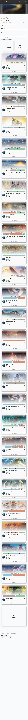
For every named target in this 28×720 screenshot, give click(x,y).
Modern (7, 67)
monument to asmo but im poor (14, 513)
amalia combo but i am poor (13, 193)
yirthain (7, 68)
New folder (20, 47)
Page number (4, 635)
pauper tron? (9, 427)
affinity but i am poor (11, 491)
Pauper (7, 110)
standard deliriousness (12, 214)
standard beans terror (12, 555)
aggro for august (10, 364)
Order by (3, 32)
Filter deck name (5, 20)
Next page (13, 633)
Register (21, 1)
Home (4, 18)
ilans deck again (10, 278)
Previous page (5, 633)
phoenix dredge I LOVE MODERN (14, 236)
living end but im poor (11, 470)
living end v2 (9, 449)
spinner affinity (10, 129)
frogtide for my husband (12, 406)
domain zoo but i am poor (12, 534)
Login (25, 1)
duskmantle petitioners (12, 87)
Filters (24, 22)
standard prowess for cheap (13, 577)
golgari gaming (10, 598)
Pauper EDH (8, 88)
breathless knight (10, 108)
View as (3, 28)
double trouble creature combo (14, 172)
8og (7, 342)
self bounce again (10, 321)
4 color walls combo (11, 151)
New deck (14, 617)
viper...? (8, 385)
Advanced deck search (9, 26)
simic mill (8, 257)
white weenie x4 (10, 65)
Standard (8, 216)
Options (24, 35)
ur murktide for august (12, 300)
